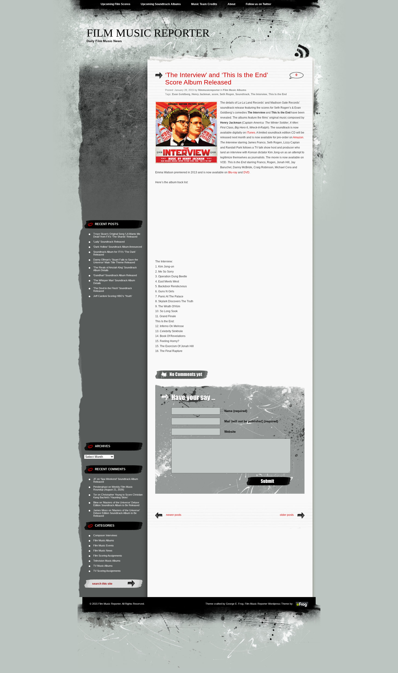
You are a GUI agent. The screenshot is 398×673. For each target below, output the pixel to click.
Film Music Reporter (148, 33)
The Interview (259, 94)
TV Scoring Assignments (107, 570)
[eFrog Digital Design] (302, 606)
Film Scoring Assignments (107, 555)
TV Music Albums (103, 565)
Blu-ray (232, 172)
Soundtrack (242, 94)
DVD (246, 172)
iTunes (251, 132)
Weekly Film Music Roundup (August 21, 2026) (113, 488)
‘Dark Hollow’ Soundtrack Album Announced (117, 246)
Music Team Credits (204, 4)
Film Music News (102, 550)
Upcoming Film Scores (115, 4)
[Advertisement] (115, 148)
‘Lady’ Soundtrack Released (109, 241)
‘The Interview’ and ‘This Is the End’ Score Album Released (216, 78)
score (215, 94)
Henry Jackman (201, 94)
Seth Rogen (227, 94)
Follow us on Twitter (258, 4)
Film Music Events (103, 545)
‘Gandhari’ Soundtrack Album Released (115, 275)
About (231, 4)
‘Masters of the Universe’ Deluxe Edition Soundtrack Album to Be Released (116, 504)
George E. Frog (234, 603)
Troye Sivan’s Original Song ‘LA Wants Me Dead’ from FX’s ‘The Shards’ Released (116, 235)
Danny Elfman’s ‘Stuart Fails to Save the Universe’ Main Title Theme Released (115, 261)
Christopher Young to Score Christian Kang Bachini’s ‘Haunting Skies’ (118, 496)
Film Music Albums (103, 540)
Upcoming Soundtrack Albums (161, 4)
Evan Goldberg (181, 94)
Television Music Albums (106, 560)
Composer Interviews (105, 535)
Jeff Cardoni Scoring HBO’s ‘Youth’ (112, 296)
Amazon (298, 137)
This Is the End (278, 94)
